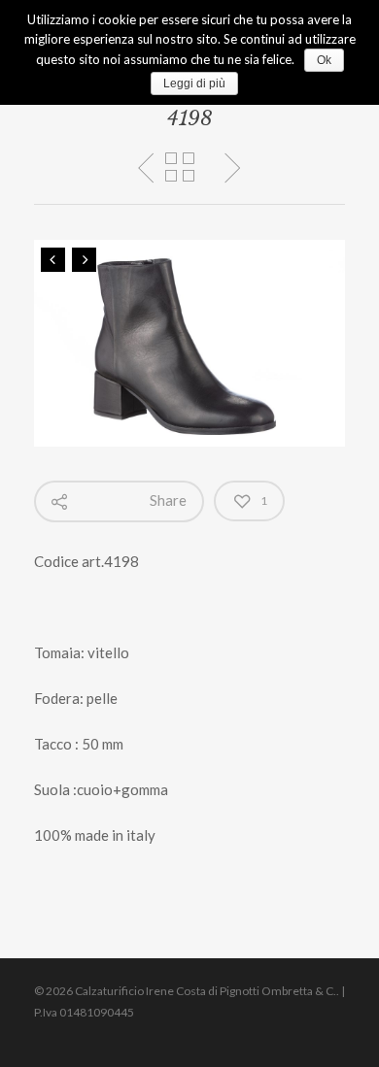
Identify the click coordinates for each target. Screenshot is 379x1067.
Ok (324, 60)
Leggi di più (194, 83)
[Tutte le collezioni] (179, 167)
